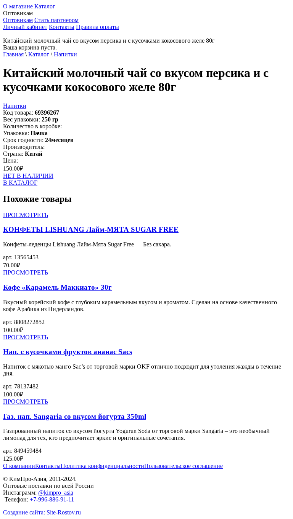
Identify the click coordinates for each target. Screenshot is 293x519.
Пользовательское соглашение (183, 466)
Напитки (65, 54)
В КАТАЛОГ (20, 182)
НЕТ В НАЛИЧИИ (28, 175)
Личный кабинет (25, 27)
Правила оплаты (97, 27)
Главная (13, 54)
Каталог (44, 6)
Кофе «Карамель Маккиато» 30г (57, 287)
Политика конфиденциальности (102, 466)
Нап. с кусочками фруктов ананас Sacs (67, 352)
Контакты (61, 27)
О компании (19, 466)
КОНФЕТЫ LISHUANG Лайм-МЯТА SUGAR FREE (91, 229)
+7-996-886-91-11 (52, 499)
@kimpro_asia (55, 492)
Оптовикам (18, 20)
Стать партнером (56, 20)
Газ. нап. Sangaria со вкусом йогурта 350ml (74, 416)
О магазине (18, 6)
